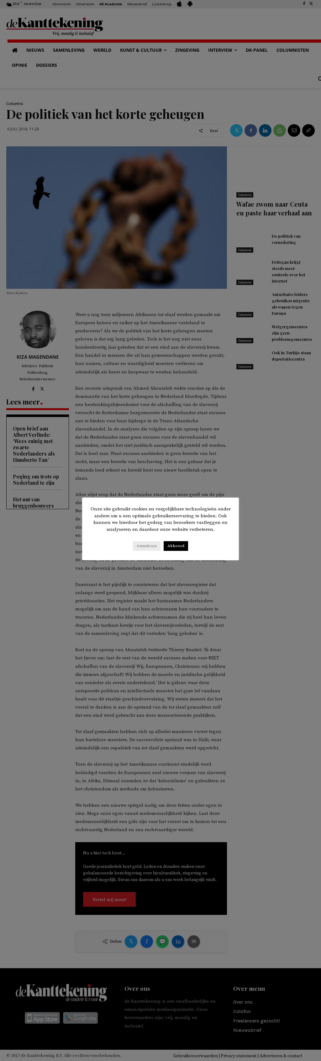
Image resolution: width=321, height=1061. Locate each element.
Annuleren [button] (147, 545)
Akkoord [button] (175, 545)
